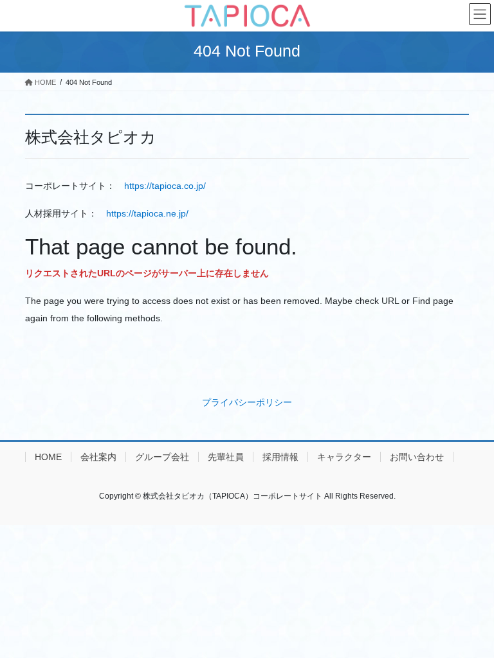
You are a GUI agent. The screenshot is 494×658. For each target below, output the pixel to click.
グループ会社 (162, 457)
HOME (48, 457)
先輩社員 (226, 457)
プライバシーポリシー (247, 402)
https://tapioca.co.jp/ (165, 186)
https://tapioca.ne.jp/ (147, 213)
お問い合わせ (417, 457)
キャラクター (344, 457)
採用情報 (280, 457)
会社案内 (98, 457)
